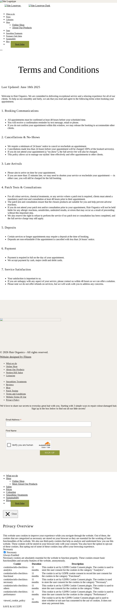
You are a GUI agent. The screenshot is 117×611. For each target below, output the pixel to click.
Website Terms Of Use (16, 397)
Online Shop (18, 25)
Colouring (9, 19)
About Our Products (22, 27)
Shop (8, 22)
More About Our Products (24, 484)
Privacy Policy (12, 400)
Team (8, 31)
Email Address (13, 419)
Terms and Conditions (16, 394)
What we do (10, 14)
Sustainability (11, 39)
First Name (11, 430)
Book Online (20, 44)
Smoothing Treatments (14, 33)
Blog (8, 42)
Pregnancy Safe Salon (14, 36)
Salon (9, 486)
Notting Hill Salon (14, 372)
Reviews (10, 385)
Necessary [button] (8, 549)
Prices (8, 17)
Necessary (12, 552)
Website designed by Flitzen (15, 356)
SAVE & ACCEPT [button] (12, 606)
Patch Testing (12, 391)
